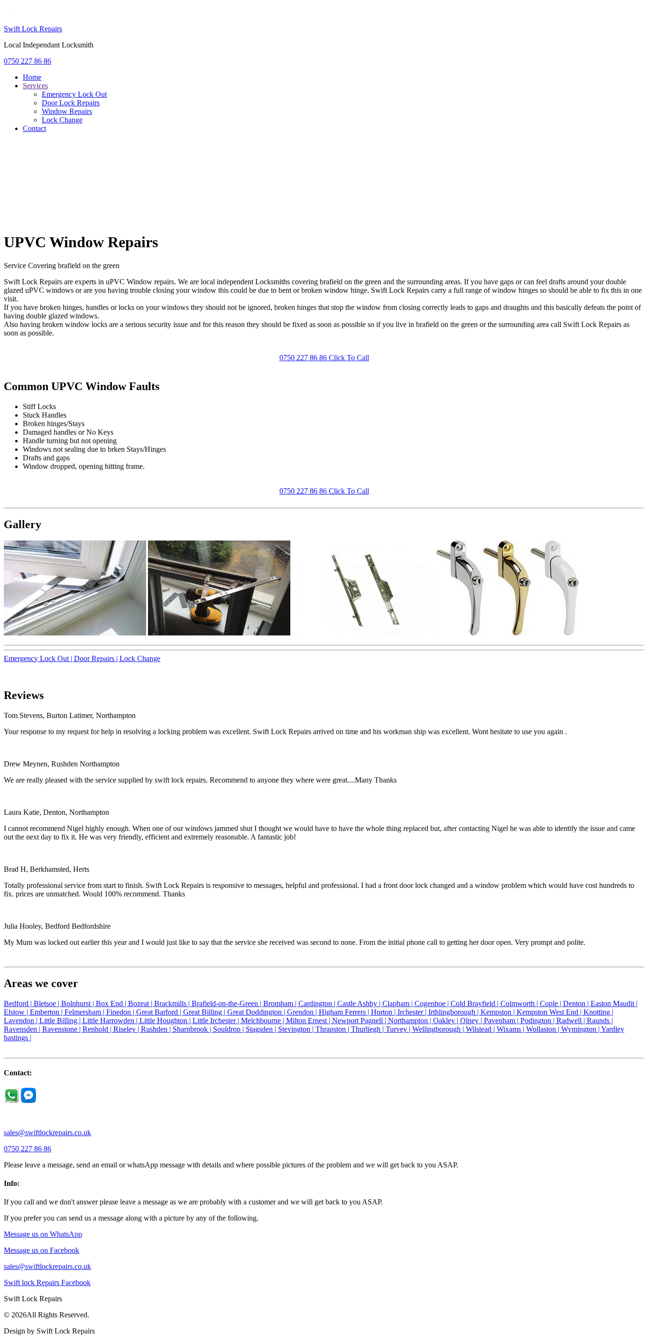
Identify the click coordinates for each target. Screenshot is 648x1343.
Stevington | (296, 1029)
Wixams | (511, 1029)
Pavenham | (502, 1021)
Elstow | (17, 1012)
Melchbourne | (263, 1021)
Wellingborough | (439, 1029)
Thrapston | (333, 1029)
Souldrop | (229, 1029)
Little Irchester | (217, 1021)
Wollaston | (543, 1029)
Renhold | (98, 1029)
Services (35, 86)
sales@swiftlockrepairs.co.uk (47, 1132)
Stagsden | (262, 1029)
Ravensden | (23, 1029)
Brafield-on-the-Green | (227, 1003)
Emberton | (47, 1012)
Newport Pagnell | (360, 1021)
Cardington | (317, 1003)
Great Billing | (205, 1012)
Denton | (577, 1003)
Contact (34, 128)
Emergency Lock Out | (39, 658)
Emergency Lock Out (74, 94)
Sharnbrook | (193, 1029)
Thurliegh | (368, 1029)
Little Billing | (61, 1021)
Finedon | (121, 1012)
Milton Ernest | (309, 1021)
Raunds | (600, 1021)
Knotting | (598, 1012)
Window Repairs (67, 111)
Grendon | (303, 1012)
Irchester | (413, 1012)
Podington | (538, 1021)
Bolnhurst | (78, 1003)
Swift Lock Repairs (33, 29)
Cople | (551, 1003)
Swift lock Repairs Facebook (47, 1282)
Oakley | (446, 1021)
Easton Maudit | (614, 1003)
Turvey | (399, 1029)
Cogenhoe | (433, 1003)
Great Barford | (159, 1012)
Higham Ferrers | (345, 1012)
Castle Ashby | (359, 1003)
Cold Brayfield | (475, 1003)
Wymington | (581, 1029)
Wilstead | (481, 1029)
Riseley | (127, 1029)
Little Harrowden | (111, 1021)
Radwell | (571, 1021)
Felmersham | (85, 1012)
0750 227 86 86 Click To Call (324, 358)
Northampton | (410, 1021)
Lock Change (62, 120)
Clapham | (398, 1003)
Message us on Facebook (41, 1250)
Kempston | (499, 1012)
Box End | (112, 1003)
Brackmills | (173, 1003)
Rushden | (157, 1029)
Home (32, 77)
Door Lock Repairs (71, 103)
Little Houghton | (166, 1021)
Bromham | (280, 1003)
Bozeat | (141, 1003)
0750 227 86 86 (27, 61)
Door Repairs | (97, 658)
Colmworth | (520, 1003)
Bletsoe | (47, 1003)
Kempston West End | (550, 1012)
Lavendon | (21, 1021)
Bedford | (19, 1003)
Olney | (472, 1021)
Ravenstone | (62, 1029)
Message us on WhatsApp (43, 1234)
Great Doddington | (257, 1012)
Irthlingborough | (454, 1012)
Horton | (384, 1012)
